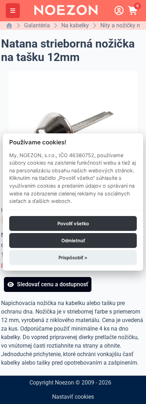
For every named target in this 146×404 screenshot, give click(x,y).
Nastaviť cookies (73, 396)
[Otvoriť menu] (13, 10)
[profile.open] (119, 10)
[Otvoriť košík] (133, 10)
